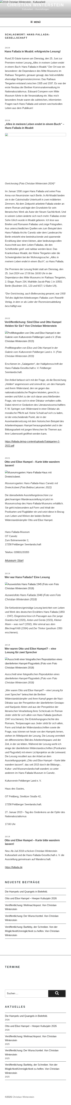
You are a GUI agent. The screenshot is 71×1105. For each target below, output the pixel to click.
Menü (37, 22)
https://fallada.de (13, 867)
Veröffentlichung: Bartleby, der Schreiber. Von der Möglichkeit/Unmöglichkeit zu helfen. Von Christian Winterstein (32, 931)
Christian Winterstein (35, 5)
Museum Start (14, 560)
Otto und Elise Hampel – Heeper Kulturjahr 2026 (31, 898)
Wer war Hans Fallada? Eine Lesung (27, 577)
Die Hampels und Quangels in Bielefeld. (26, 891)
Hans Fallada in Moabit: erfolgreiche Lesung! (33, 51)
